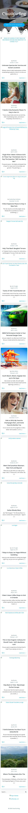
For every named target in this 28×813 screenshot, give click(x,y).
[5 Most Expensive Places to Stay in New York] (14, 186)
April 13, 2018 (14, 330)
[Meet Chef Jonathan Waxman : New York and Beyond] (14, 448)
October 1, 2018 (14, 245)
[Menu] (26, 3)
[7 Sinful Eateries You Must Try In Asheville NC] (14, 712)
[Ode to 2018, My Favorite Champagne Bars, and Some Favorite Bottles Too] (14, 403)
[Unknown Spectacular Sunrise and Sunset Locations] (14, 48)
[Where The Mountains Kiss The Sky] (14, 756)
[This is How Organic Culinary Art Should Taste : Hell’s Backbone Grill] (14, 622)
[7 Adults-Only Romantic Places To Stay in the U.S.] (14, 92)
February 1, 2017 (14, 637)
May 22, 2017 (14, 592)
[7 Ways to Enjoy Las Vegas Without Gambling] (14, 535)
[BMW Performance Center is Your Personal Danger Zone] (14, 315)
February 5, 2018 (14, 373)
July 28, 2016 (14, 726)
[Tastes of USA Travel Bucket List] (14, 273)
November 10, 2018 (14, 201)
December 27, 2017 (14, 417)
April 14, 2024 (14, 152)
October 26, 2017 (14, 462)
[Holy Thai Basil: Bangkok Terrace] (14, 231)
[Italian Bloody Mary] (14, 493)
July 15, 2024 (14, 107)
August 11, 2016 (14, 682)
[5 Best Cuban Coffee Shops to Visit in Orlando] (14, 578)
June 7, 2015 (14, 771)
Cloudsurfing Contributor (14, 199)
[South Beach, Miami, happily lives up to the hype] (14, 358)
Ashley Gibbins (14, 371)
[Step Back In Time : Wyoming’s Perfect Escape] (14, 667)
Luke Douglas (14, 286)
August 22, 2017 (14, 507)
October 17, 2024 (14, 62)
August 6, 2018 (14, 288)
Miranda (15, 60)
